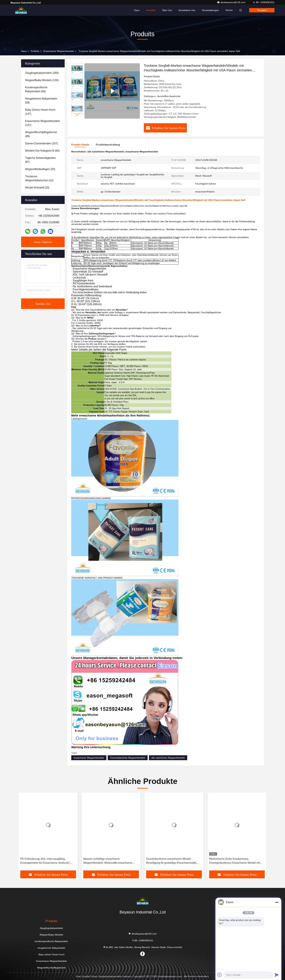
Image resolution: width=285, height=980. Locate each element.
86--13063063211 (264, 2)
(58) (41, 100)
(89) (41, 134)
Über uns (167, 10)
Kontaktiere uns (187, 10)
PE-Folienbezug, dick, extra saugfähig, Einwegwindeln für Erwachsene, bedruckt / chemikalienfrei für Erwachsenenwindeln (45, 861)
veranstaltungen (210, 10)
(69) (36, 89)
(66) (42, 150)
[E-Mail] (50, 231)
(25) (40, 169)
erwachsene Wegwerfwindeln (89, 757)
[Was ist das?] (43, 231)
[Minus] (277, 902)
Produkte (151, 10)
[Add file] (219, 974)
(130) (42, 80)
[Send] (276, 974)
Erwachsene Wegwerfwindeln (58, 51)
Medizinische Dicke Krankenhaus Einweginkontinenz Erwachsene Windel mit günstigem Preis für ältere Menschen (234, 861)
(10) (37, 187)
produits (35, 51)
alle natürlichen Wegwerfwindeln (168, 757)
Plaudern (262, 10)
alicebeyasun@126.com (233, 2)
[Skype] (35, 231)
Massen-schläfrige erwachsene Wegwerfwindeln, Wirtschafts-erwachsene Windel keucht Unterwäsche (107, 861)
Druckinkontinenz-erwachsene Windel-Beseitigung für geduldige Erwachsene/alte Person (171, 861)
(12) (39, 178)
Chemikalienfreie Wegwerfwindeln (127, 757)
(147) (40, 111)
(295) (42, 73)
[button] (77, 114)
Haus (137, 10)
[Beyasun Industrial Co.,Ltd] (21, 10)
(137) (42, 123)
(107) (41, 143)
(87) (40, 160)
